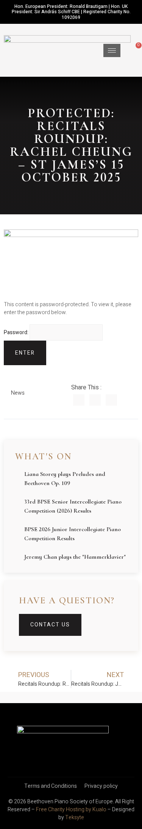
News (18, 393)
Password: (17, 332)
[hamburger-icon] (111, 50)
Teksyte (74, 817)
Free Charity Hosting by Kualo (71, 810)
